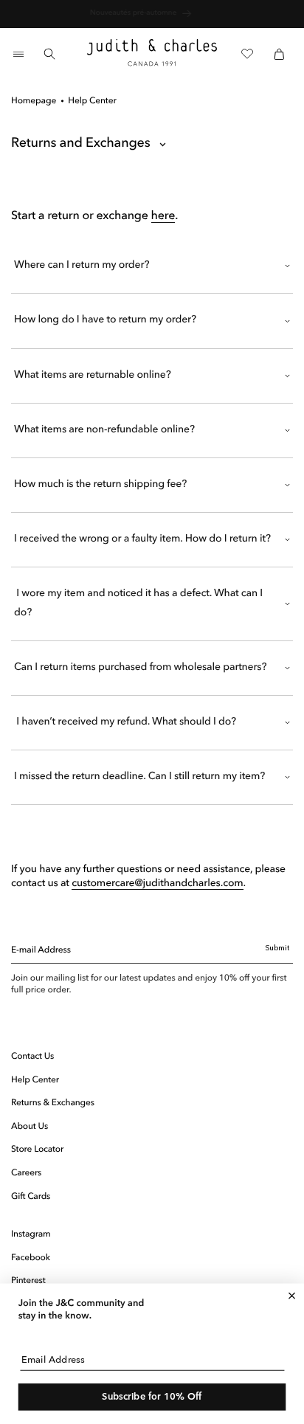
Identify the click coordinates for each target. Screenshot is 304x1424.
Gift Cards (30, 1196)
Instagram (31, 1234)
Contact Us (32, 1056)
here (163, 216)
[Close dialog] (291, 1295)
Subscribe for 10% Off (152, 1397)
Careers (26, 1173)
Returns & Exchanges (52, 1103)
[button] (18, 53)
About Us (29, 1126)
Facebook (30, 1258)
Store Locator (37, 1149)
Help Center (35, 1080)
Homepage (33, 101)
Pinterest (28, 1280)
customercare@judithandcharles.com (157, 884)
